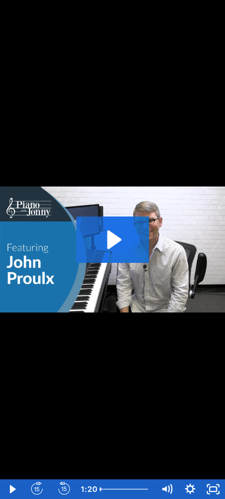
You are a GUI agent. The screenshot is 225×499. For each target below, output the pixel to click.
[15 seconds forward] (37, 489)
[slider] (127, 489)
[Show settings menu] (190, 489)
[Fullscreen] (213, 489)
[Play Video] (11, 489)
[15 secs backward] (64, 489)
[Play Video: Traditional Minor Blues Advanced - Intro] (112, 240)
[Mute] (167, 489)
